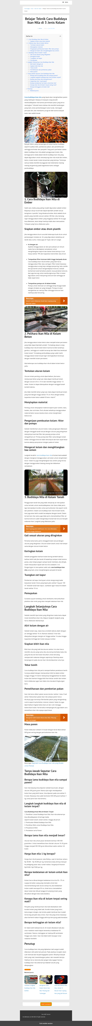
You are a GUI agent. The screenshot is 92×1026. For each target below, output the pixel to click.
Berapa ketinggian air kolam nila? (40, 87)
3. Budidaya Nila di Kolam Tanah (37, 52)
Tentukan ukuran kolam (37, 45)
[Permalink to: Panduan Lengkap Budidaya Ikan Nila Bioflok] (31, 979)
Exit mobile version (46, 1023)
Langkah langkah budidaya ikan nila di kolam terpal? (45, 77)
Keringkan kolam (35, 56)
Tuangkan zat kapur (36, 58)
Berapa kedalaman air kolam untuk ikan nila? (43, 83)
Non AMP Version (46, 1014)
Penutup (29, 89)
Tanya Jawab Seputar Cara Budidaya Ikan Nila (40, 73)
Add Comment (46, 1004)
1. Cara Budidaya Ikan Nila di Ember (37, 39)
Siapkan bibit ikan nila (36, 66)
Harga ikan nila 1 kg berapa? (38, 81)
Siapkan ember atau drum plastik (40, 41)
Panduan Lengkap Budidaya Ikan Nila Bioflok (29, 988)
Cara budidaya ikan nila (32, 97)
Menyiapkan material (36, 47)
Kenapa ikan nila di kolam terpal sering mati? (43, 85)
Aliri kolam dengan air (36, 64)
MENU (66, 2)
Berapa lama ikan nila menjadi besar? (41, 79)
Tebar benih (33, 68)
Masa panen (33, 71)
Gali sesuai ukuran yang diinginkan (40, 54)
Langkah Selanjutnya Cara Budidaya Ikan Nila (40, 62)
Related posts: (34, 90)
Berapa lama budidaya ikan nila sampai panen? (44, 75)
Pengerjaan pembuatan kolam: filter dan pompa (44, 49)
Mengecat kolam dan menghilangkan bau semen (44, 50)
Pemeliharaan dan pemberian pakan (40, 69)
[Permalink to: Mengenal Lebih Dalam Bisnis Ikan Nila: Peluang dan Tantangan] (46, 979)
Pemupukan (33, 60)
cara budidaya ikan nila (44, 455)
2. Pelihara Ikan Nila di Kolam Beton (37, 43)
